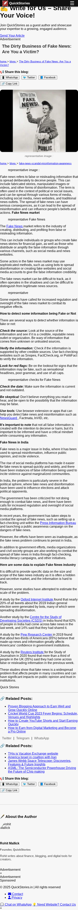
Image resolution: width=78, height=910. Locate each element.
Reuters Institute (32, 652)
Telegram (22, 738)
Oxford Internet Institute (37, 599)
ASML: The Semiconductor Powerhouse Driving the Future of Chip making (42, 769)
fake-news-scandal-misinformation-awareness (45, 163)
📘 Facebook (48, 77)
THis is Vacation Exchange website (33, 753)
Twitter (6, 738)
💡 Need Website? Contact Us (54, 904)
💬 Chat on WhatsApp (16, 904)
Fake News (14, 226)
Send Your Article (12, 35)
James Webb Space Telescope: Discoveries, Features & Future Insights (39, 762)
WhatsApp (41, 738)
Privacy (16, 897)
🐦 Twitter (29, 77)
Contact (17, 894)
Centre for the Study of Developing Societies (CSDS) (30, 618)
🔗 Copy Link (9, 83)
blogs (13, 61)
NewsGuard (9, 418)
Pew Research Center (37, 634)
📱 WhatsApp (10, 77)
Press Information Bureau (58, 523)
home (3, 61)
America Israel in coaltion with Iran (32, 757)
